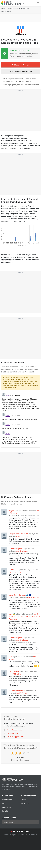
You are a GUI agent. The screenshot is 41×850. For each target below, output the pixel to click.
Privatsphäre (6, 807)
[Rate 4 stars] (24, 753)
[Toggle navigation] (38, 3)
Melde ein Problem (21, 65)
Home (3, 8)
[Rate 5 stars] (28, 753)
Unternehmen (13, 8)
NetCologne (25, 8)
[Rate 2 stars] (17, 753)
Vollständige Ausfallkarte (22, 71)
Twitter (23, 800)
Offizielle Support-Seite (15, 737)
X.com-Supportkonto (14, 730)
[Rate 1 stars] (13, 753)
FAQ (3, 803)
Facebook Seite (12, 733)
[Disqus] (20, 418)
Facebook (25, 803)
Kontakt (5, 811)
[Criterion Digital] (20, 831)
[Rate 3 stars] (20, 753)
